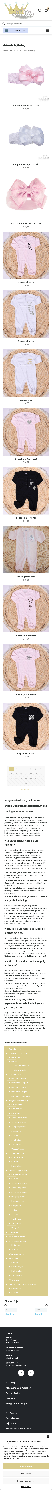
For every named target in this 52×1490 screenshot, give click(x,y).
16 (16, 778)
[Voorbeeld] (46, 66)
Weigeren (26, 1473)
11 (26, 773)
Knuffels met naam (17, 1153)
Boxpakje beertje (26, 282)
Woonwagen (14, 1280)
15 (11, 778)
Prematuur (13, 1232)
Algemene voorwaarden (18, 1388)
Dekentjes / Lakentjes (18, 1053)
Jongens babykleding (18, 1100)
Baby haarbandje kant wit (26, 164)
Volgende (25, 789)
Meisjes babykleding (18, 1170)
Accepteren (26, 1466)
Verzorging (14, 1258)
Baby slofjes (16, 1104)
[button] (48, 1436)
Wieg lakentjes (20, 1070)
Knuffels (14, 1161)
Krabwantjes (16, 1271)
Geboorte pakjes (18, 1122)
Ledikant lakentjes (22, 1065)
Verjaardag (16, 1144)
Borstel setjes (17, 1266)
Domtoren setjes (18, 1087)
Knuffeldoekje (17, 1157)
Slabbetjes (16, 1140)
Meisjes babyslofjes (20, 1192)
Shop (12, 50)
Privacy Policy (26, 1487)
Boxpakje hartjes (26, 341)
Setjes (14, 1210)
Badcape (15, 1262)
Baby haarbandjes (19, 1174)
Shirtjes (14, 1135)
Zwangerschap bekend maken (22, 1284)
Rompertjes (16, 1131)
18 (26, 778)
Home (5, 50)
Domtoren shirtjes (19, 1091)
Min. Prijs (9, 1314)
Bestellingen (12, 1418)
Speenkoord (16, 1275)
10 (21, 773)
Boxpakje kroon (26, 400)
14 (41, 773)
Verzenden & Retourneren (19, 1428)
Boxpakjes (15, 1113)
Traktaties (15, 1249)
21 (41, 778)
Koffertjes (15, 1245)
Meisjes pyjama (18, 1196)
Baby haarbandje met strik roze (26, 223)
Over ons (10, 1398)
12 (31, 773)
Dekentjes (15, 1057)
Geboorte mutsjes (19, 1117)
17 (21, 778)
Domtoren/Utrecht (17, 1074)
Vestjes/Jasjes (17, 1149)
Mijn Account (12, 1423)
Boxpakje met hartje (26, 517)
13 (36, 773)
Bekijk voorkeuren (26, 1481)
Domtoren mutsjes (19, 1078)
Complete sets (15, 1049)
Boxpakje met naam (26, 635)
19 (31, 778)
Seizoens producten (17, 1241)
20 (36, 778)
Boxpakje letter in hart (26, 459)
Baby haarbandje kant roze (26, 105)
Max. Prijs (40, 1314)
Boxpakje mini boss (26, 753)
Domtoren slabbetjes (20, 1096)
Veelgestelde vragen (16, 1403)
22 (26, 783)
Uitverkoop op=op (17, 1254)
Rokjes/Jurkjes (17, 1201)
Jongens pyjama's (19, 1126)
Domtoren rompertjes (20, 1082)
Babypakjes (16, 1109)
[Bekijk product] (46, 62)
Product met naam (17, 1236)
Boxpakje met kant (26, 576)
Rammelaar (16, 1166)
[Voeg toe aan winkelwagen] (46, 58)
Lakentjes (15, 1062)
